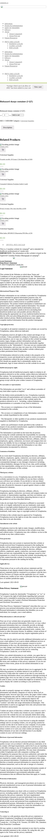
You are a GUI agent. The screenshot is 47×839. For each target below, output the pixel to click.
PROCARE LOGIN (12, 42)
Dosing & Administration (14, 26)
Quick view (4, 147)
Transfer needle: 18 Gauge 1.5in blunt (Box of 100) (16, 159)
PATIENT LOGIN (16, 44)
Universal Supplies (27, 121)
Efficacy (8, 30)
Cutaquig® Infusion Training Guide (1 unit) (14, 184)
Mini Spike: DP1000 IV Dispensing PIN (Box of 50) (16, 233)
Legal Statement (6, 261)
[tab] (7, 128)
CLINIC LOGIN (15, 46)
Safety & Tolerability (12, 28)
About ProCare (14, 36)
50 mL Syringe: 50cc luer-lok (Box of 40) (13, 208)
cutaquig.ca (4, 3)
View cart (38, 87)
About (7, 32)
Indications (8, 24)
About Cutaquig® (15, 34)
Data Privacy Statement (8, 263)
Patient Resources (11, 38)
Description (7, 127)
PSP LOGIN (13, 48)
